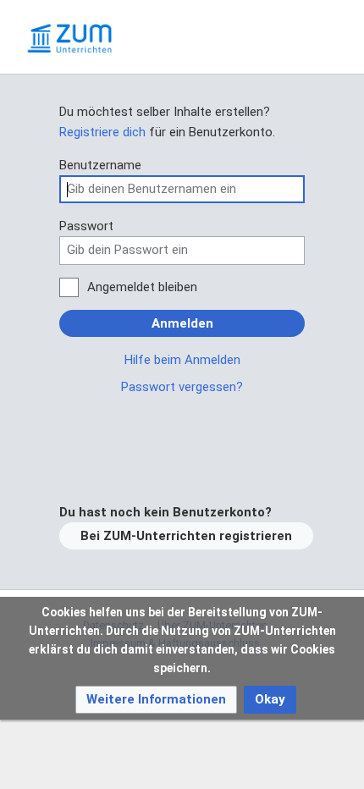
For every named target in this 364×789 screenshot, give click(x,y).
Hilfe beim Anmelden (182, 359)
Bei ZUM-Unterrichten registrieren (186, 535)
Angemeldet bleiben (142, 287)
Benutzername (100, 165)
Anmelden (182, 323)
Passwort (86, 226)
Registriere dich (102, 132)
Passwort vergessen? (182, 386)
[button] (156, 700)
